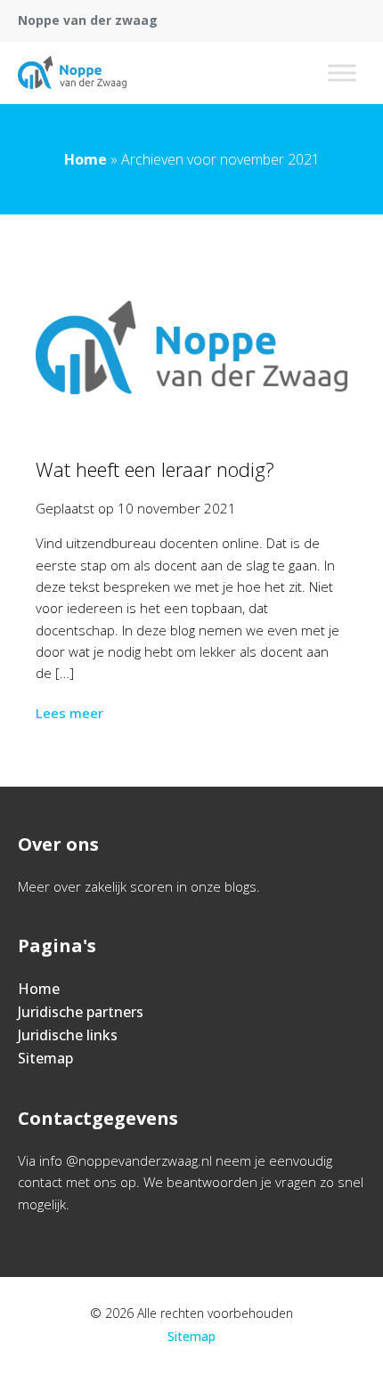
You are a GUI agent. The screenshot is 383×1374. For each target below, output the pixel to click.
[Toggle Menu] (342, 72)
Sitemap (45, 1058)
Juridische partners (80, 1012)
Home (85, 159)
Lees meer (69, 713)
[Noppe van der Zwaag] (72, 73)
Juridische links (68, 1035)
